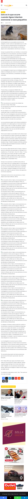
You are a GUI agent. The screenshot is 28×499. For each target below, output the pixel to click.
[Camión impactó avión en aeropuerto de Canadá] (21, 409)
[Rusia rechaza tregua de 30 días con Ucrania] (7, 392)
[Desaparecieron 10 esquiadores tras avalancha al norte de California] (7, 409)
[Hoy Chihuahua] (8, 5)
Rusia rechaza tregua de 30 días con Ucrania (7, 398)
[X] (6, 378)
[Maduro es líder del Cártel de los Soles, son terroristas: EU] (21, 393)
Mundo (6, 9)
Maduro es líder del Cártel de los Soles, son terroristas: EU (21, 401)
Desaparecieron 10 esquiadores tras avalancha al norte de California (6, 415)
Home (3, 9)
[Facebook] (3, 378)
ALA (3, 22)
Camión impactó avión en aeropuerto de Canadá (21, 414)
